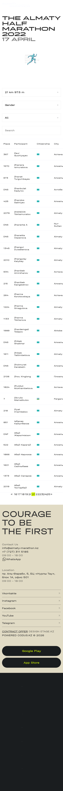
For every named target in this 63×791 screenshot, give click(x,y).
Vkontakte (9, 593)
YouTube (8, 615)
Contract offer (15, 631)
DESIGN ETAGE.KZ (41, 631)
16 (15, 494)
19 (26, 494)
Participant (20, 144)
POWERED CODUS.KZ (17, 635)
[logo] (16, 5)
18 (22, 494)
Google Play (31, 651)
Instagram (9, 600)
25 (48, 494)
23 (40, 494)
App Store (31, 662)
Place (6, 144)
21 (33, 494)
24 (44, 494)
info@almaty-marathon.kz (20, 548)
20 (30, 494)
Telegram (8, 623)
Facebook (9, 608)
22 (37, 494)
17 (19, 494)
